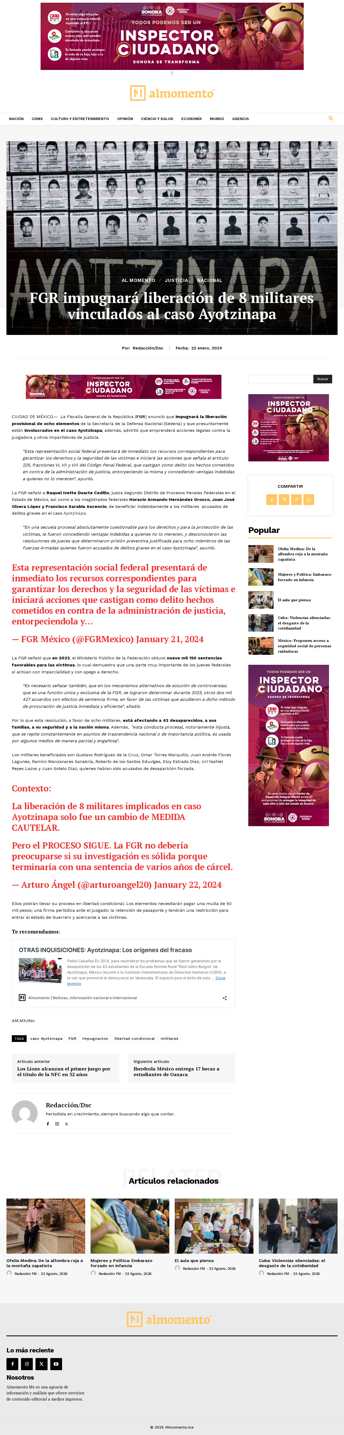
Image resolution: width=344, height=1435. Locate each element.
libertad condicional (134, 1038)
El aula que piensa (294, 599)
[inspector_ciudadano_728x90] (123, 397)
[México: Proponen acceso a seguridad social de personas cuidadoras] (260, 646)
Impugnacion (95, 1038)
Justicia (176, 280)
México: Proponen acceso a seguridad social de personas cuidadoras (304, 645)
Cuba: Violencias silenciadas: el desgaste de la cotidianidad (304, 623)
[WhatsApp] (308, 499)
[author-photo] (9, 1273)
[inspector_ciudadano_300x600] (288, 824)
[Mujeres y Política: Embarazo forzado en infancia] (260, 577)
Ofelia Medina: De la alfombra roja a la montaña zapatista (303, 554)
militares (169, 1038)
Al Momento (139, 280)
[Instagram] (57, 1123)
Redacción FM (26, 1274)
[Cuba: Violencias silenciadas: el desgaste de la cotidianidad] (260, 623)
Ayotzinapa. (75, 513)
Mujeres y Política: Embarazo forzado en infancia (304, 577)
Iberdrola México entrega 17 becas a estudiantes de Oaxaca (177, 1071)
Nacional (210, 280)
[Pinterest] (296, 499)
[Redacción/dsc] (25, 1113)
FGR (73, 1038)
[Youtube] (56, 1364)
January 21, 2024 (169, 639)
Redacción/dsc (148, 348)
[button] (301, 118)
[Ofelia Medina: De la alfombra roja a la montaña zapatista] (260, 554)
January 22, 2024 (187, 884)
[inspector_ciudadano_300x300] (288, 460)
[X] (66, 1123)
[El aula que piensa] (260, 600)
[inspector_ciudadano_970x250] (172, 36)
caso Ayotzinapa (46, 1038)
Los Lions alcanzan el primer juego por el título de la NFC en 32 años (63, 1071)
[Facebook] (48, 1123)
